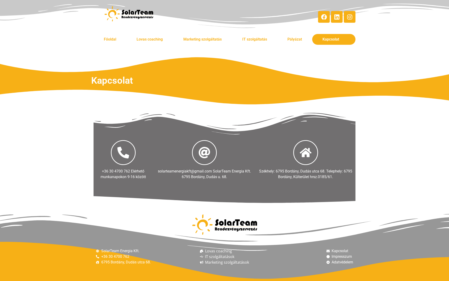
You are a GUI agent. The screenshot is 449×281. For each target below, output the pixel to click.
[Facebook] (324, 17)
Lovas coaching (150, 39)
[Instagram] (349, 17)
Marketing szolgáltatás (202, 39)
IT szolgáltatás (254, 39)
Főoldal (110, 39)
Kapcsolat (330, 39)
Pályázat (294, 39)
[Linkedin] (337, 17)
